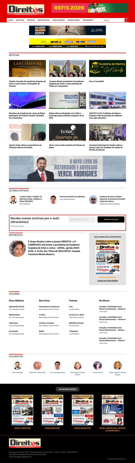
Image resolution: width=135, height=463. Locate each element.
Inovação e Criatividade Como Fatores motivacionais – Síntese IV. (112, 307)
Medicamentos (14, 315)
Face (71, 306)
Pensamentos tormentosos (49, 306)
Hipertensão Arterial (16, 306)
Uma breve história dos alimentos (72, 196)
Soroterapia (13, 331)
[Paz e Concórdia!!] (107, 68)
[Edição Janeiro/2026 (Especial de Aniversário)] (112, 410)
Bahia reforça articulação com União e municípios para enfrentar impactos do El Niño (66, 115)
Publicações (59, 20)
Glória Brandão (74, 326)
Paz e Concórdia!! (96, 81)
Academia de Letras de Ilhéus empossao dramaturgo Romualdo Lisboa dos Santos (112, 198)
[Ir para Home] (26, 9)
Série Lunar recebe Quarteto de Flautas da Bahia (67, 146)
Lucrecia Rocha (74, 309)
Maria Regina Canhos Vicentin (49, 309)
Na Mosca (104, 300)
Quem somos (74, 20)
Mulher (41, 331)
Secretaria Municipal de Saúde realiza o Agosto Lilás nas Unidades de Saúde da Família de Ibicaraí (106, 147)
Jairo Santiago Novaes (67, 199)
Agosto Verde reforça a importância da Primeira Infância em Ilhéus (25, 146)
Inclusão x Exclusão (46, 323)
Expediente (88, 20)
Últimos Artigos (19, 190)
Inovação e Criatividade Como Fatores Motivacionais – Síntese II (112, 339)
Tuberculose (13, 323)
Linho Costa (103, 312)
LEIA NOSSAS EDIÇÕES (67, 389)
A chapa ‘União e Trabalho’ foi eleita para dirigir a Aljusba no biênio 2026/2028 (31, 198)
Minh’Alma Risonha (76, 323)
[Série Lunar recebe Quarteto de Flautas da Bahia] (67, 132)
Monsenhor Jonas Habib (37, 372)
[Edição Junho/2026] (107, 257)
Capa (10, 20)
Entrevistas (44, 20)
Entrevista (16, 235)
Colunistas (16, 356)
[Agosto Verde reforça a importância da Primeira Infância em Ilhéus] (27, 132)
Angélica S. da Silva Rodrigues (110, 204)
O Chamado (73, 331)
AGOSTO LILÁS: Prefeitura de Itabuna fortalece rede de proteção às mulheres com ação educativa (105, 115)
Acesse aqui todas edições (107, 281)
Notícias (20, 20)
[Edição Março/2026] (82, 410)
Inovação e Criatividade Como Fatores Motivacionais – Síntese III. (112, 318)
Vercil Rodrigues (25, 204)
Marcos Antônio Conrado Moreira (117, 373)
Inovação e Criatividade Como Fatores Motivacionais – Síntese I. (112, 329)
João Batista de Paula (76, 317)
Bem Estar (44, 300)
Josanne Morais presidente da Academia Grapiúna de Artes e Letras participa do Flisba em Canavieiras (66, 83)
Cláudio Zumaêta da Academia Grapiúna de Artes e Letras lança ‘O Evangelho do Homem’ (27, 83)
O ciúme (42, 315)
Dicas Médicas (16, 300)
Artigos (31, 20)
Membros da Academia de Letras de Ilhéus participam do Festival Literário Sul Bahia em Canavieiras (27, 115)
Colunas (14, 293)
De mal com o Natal (76, 315)
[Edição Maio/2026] (52, 410)
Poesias (73, 300)
